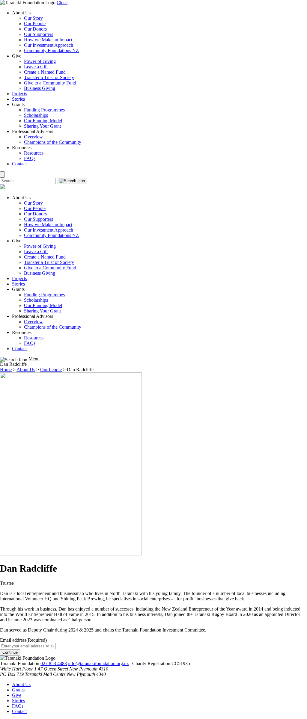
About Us (21, 684)
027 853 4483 (53, 663)
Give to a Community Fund (50, 82)
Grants (18, 689)
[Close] (2, 174)
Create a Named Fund (45, 72)
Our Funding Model (43, 120)
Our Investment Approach (48, 45)
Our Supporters (38, 34)
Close (62, 2)
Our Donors (35, 28)
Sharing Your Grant (42, 126)
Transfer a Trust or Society (49, 77)
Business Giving (39, 88)
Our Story (33, 18)
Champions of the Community (52, 142)
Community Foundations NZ (51, 50)
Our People (35, 23)
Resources (33, 152)
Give (16, 695)
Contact (19, 163)
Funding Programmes (44, 109)
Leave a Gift (36, 66)
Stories (18, 99)
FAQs (29, 158)
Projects (19, 93)
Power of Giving (40, 61)
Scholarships (36, 115)
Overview (33, 136)
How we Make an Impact (48, 39)
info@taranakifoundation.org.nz (98, 663)
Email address (23, 640)
